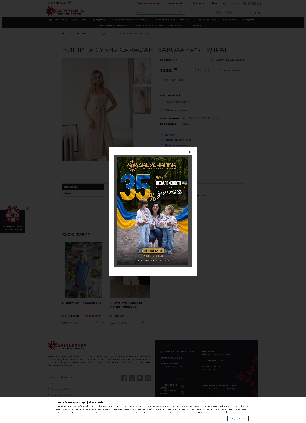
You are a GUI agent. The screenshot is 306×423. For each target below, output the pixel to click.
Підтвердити (238, 418)
